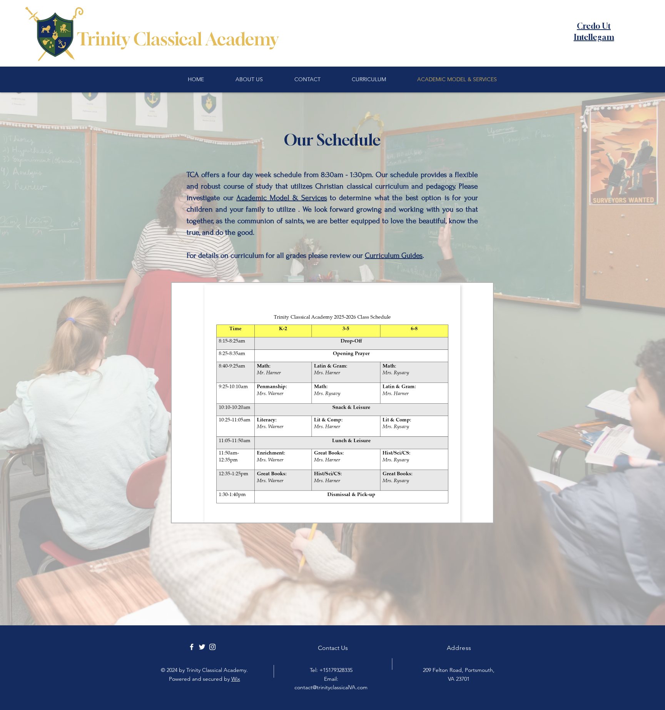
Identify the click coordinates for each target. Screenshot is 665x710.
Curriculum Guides (394, 255)
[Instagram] (212, 647)
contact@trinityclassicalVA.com (331, 687)
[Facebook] (191, 647)
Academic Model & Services (281, 198)
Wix (235, 678)
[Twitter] (202, 647)
